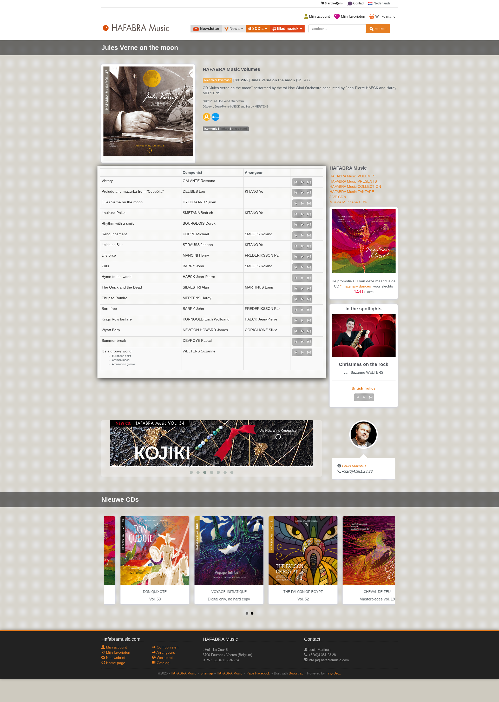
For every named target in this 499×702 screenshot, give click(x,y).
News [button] (234, 28)
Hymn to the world (117, 277)
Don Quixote (138, 592)
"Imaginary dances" (356, 286)
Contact (358, 3)
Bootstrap (296, 673)
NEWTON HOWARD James (205, 330)
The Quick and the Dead (122, 287)
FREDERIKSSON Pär (262, 255)
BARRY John (193, 266)
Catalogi (163, 663)
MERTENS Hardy (197, 298)
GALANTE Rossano (199, 181)
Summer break (114, 340)
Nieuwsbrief (115, 658)
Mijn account (319, 16)
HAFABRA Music (183, 673)
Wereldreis (165, 658)
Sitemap (206, 673)
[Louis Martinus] (363, 434)
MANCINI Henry (196, 255)
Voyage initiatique (212, 592)
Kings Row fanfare (117, 319)
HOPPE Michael (196, 234)
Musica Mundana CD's (348, 202)
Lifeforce (109, 255)
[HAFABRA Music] (184, 443)
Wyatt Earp (111, 330)
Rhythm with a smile (118, 223)
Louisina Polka (114, 213)
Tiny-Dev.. (333, 673)
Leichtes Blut (112, 245)
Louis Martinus (354, 466)
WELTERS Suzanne (199, 351)
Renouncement (114, 234)
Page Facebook (258, 673)
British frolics (364, 388)
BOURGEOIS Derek (199, 223)
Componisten (167, 647)
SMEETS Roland (258, 234)
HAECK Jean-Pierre (199, 277)
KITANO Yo (254, 191)
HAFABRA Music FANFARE (352, 192)
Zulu (105, 266)
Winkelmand (385, 16)
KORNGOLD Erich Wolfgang (206, 319)
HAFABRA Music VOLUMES (352, 176)
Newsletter (209, 28)
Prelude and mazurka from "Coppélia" (133, 191)
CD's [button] (259, 28)
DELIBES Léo (194, 191)
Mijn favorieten (352, 16)
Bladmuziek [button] (287, 28)
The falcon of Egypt (286, 592)
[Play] (302, 182)
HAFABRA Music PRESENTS (353, 181)
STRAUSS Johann (198, 245)
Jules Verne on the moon (122, 202)
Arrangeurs (165, 652)
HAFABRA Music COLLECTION (355, 186)
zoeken (379, 28)
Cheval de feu (360, 592)
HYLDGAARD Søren (199, 202)
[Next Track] (309, 182)
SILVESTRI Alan (196, 287)
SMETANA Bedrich (198, 213)
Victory (107, 181)
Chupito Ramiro (114, 298)
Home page (115, 663)
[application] (302, 182)
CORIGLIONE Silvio (261, 330)
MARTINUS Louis (259, 287)
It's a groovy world (117, 351)
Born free (109, 308)
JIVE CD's (338, 197)
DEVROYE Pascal (197, 340)
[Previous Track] (295, 182)
